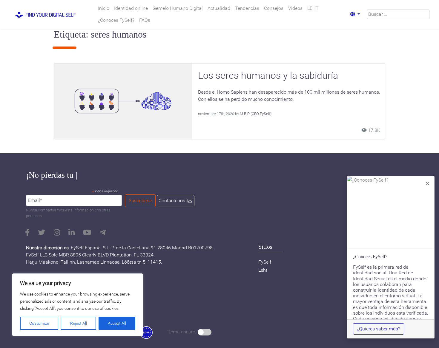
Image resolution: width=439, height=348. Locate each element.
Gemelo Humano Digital (178, 8)
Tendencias (247, 8)
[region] (77, 304)
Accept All (117, 323)
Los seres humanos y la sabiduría (268, 75)
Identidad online (131, 8)
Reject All (78, 323)
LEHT (313, 8)
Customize (39, 323)
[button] (355, 14)
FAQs (144, 20)
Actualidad (219, 8)
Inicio (103, 8)
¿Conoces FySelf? (116, 20)
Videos (295, 8)
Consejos (273, 8)
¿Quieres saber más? (378, 329)
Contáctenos (172, 200)
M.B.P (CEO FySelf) (255, 114)
